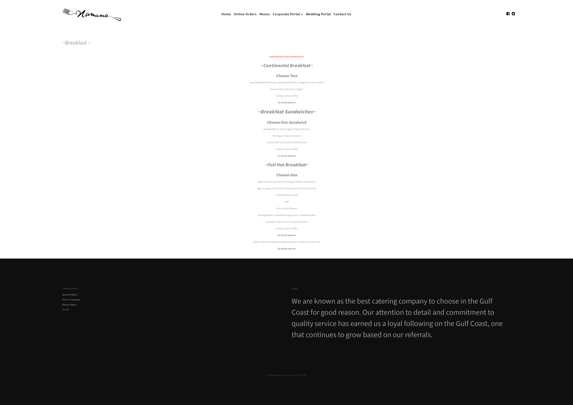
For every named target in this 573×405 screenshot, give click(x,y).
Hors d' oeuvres (71, 299)
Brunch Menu (69, 294)
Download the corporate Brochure (286, 56)
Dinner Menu (69, 304)
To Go (65, 309)
